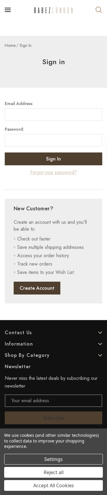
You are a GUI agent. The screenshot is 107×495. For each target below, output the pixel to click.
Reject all (54, 472)
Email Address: (19, 103)
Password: (14, 129)
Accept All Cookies (53, 485)
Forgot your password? (53, 172)
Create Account (37, 288)
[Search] (98, 10)
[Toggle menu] (8, 9)
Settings (53, 459)
